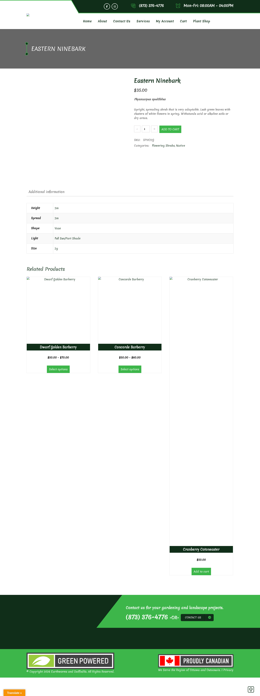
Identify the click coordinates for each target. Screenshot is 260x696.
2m (57, 208)
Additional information (46, 191)
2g (56, 248)
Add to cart (170, 129)
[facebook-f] (107, 6)
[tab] (47, 192)
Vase (58, 228)
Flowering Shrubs (163, 146)
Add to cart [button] (201, 571)
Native (180, 146)
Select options (58, 369)
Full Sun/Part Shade (67, 238)
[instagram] (115, 6)
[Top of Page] (250, 690)
